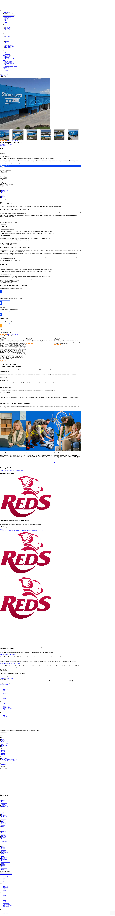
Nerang (2, 853)
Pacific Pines (4, 848)
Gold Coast (7, 42)
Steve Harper (57, 338)
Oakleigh (3, 832)
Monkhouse (3, 822)
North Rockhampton (5, 862)
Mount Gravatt (4, 851)
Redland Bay (4, 857)
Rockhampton (8, 47)
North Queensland (9, 45)
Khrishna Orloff (29, 338)
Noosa (2, 846)
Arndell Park (4, 803)
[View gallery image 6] (73, 134)
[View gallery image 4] (45, 134)
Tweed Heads (4, 805)
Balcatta (3, 814)
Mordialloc (3, 837)
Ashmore (3, 854)
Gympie (3, 866)
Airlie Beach (4, 868)
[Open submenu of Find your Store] (9, 12)
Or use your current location (8, 16)
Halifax (2, 821)
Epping (2, 840)
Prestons (3, 800)
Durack (2, 856)
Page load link (3, 764)
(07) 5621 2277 (3, 145)
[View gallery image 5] (59, 134)
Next (82, 104)
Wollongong (8, 28)
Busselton (3, 825)
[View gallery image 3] (31, 134)
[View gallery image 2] (17, 134)
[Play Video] (41, 647)
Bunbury (3, 813)
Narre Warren (4, 836)
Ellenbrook (3, 823)
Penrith (2, 801)
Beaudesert (3, 850)
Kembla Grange (4, 806)
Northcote (3, 835)
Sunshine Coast (8, 44)
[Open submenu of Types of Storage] (10, 55)
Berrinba (3, 858)
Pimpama (3, 860)
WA (6, 22)
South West (7, 54)
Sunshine (3, 834)
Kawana (3, 847)
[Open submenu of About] (5, 60)
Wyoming (3, 804)
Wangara (3, 811)
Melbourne (7, 36)
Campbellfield (4, 841)
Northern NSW (8, 29)
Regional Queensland (9, 46)
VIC (6, 20)
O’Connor (3, 819)
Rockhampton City (5, 859)
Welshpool (3, 815)
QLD (6, 18)
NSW (6, 19)
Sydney (7, 30)
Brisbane (7, 41)
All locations (8, 17)
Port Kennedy (4, 816)
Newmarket (3, 864)
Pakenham (3, 831)
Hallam (2, 838)
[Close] (0, 794)
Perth (6, 52)
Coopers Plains (4, 852)
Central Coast (8, 27)
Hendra (2, 869)
